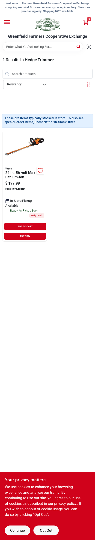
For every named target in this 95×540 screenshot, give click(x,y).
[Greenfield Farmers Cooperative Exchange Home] (47, 24)
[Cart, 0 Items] (85, 22)
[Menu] (7, 22)
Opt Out (46, 530)
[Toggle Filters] (89, 84)
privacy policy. (65, 503)
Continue (17, 530)
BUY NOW (25, 236)
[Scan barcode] (89, 47)
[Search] (78, 46)
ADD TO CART (25, 226)
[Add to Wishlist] (40, 170)
